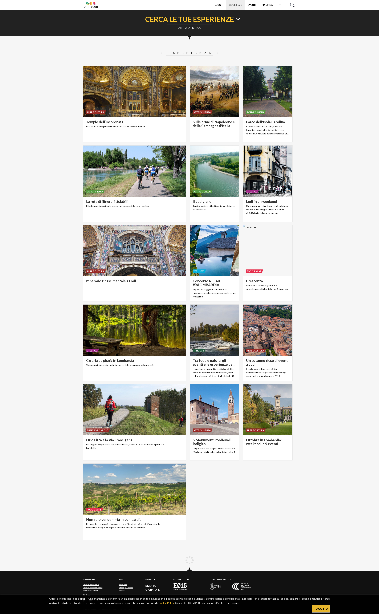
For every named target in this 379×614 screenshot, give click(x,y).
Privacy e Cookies (126, 587)
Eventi (252, 5)
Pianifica (267, 5)
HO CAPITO (321, 608)
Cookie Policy (166, 603)
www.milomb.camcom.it (92, 587)
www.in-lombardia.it (91, 584)
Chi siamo (123, 584)
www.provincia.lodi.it (91, 590)
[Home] (92, 5)
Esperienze (235, 5)
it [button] (280, 5)
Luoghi (219, 5)
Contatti (122, 590)
